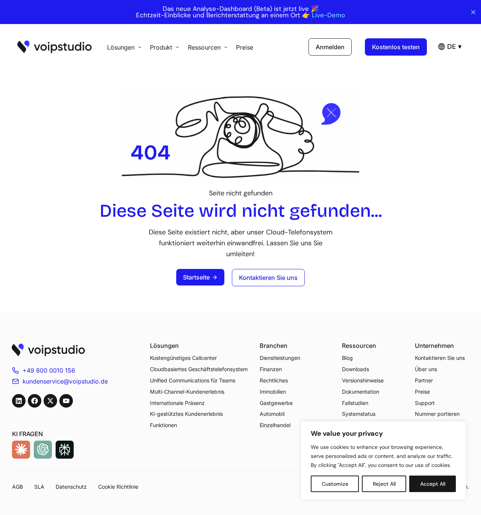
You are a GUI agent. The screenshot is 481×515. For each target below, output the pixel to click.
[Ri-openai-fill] (43, 450)
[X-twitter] (50, 401)
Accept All (432, 483)
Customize (335, 483)
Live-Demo (328, 15)
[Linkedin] (19, 401)
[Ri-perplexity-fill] (65, 450)
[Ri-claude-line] (21, 450)
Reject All (384, 483)
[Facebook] (34, 401)
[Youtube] (66, 401)
